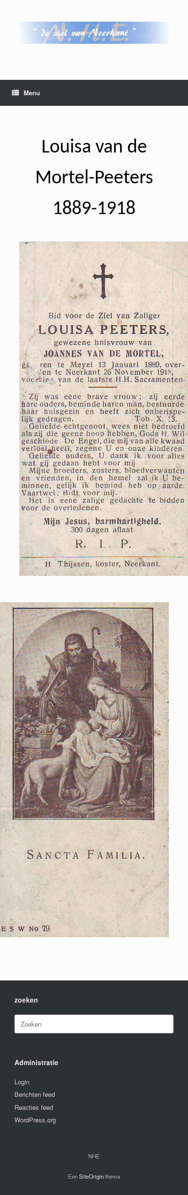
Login (21, 1081)
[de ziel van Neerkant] (94, 33)
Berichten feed (34, 1094)
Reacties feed (33, 1107)
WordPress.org (35, 1119)
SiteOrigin (91, 1176)
